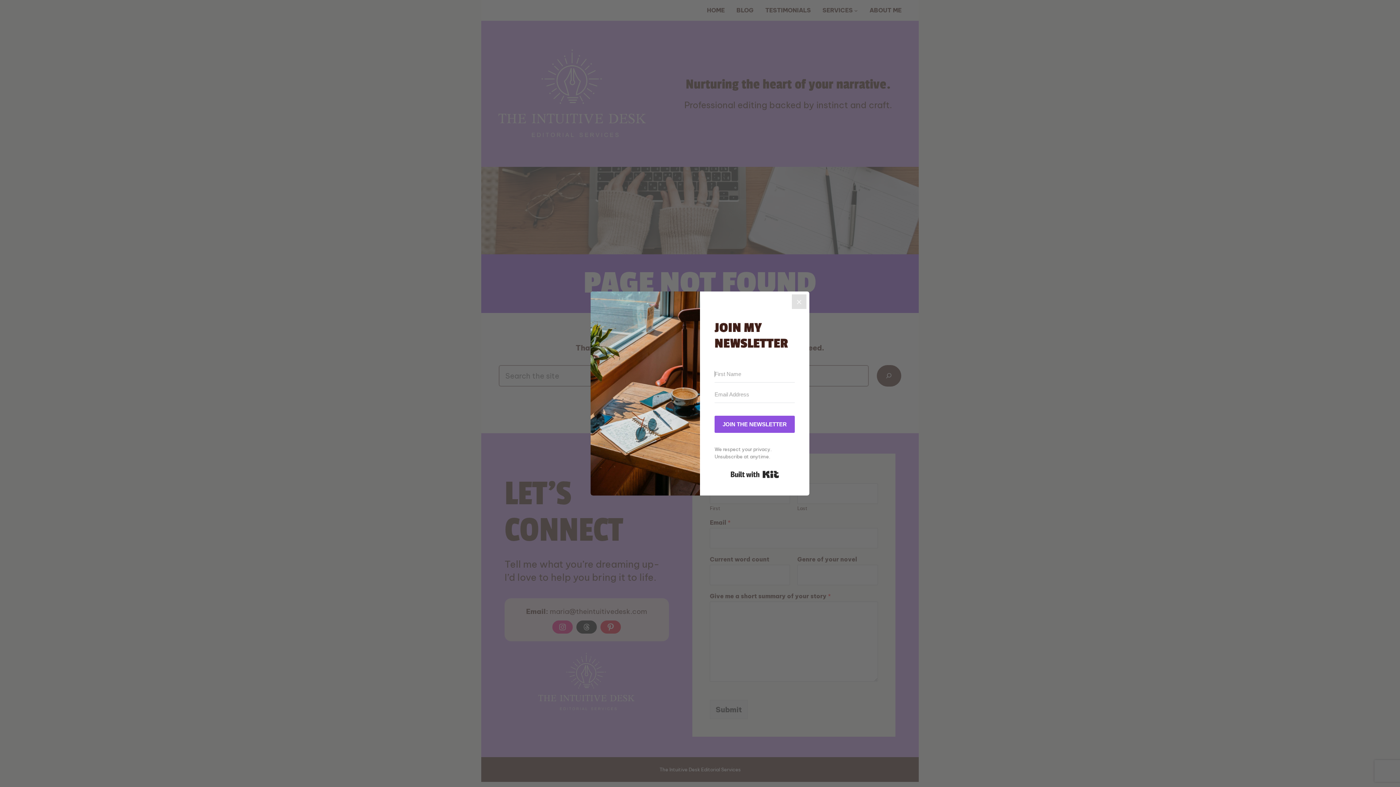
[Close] (799, 301)
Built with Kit (755, 474)
